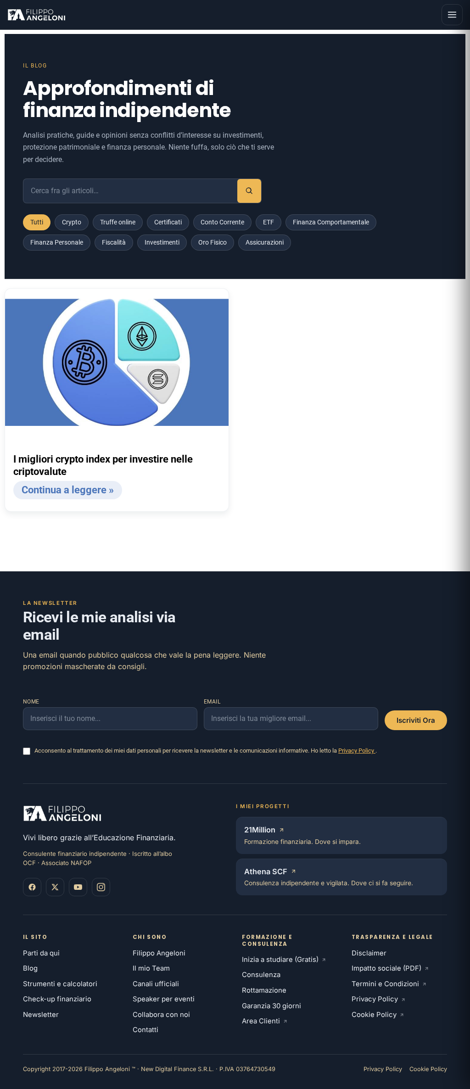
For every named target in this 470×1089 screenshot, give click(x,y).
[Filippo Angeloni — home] (37, 14)
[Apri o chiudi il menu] (452, 14)
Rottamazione (264, 990)
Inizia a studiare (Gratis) (280, 959)
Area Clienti (261, 1021)
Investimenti (162, 242)
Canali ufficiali (156, 984)
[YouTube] (78, 887)
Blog (30, 968)
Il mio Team (151, 968)
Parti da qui (41, 953)
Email (212, 701)
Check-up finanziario (57, 999)
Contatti (145, 1030)
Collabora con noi (161, 1015)
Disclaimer (369, 953)
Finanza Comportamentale (331, 222)
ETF (268, 222)
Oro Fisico (212, 242)
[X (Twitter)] (55, 887)
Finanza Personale (56, 242)
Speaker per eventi (164, 999)
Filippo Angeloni (159, 953)
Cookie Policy (374, 1015)
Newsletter (41, 1015)
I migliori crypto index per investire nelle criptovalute (103, 465)
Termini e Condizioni (385, 984)
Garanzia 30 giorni (271, 1006)
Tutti (36, 222)
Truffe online (117, 222)
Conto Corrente (222, 222)
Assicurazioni (265, 242)
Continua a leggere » (68, 490)
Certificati (168, 222)
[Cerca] (249, 191)
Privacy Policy (356, 750)
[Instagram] (101, 887)
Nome (31, 701)
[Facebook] (32, 887)
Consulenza (261, 975)
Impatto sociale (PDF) (386, 968)
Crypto (71, 222)
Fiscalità (114, 242)
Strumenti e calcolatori (60, 984)
